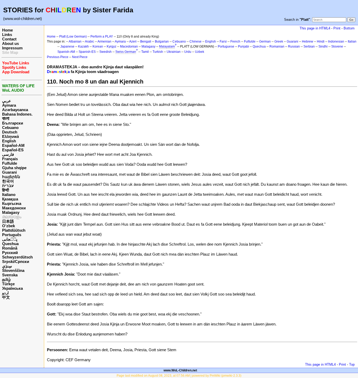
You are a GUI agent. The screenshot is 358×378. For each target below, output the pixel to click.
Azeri (133, 41)
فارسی (8, 154)
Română (9, 248)
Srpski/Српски (15, 261)
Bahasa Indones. (17, 114)
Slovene (337, 46)
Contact (9, 39)
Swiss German (125, 52)
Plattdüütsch (13, 230)
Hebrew (307, 41)
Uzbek (199, 52)
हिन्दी (5, 190)
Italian (352, 41)
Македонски (14, 208)
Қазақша (10, 199)
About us (10, 43)
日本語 (8, 221)
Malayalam (167, 46)
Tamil (145, 52)
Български (12, 123)
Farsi (223, 41)
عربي (6, 101)
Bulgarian (162, 41)
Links (7, 34)
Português (11, 234)
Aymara (9, 105)
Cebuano (10, 127)
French (235, 41)
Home (7, 30)
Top (352, 364)
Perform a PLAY (101, 36)
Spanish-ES (87, 52)
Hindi (320, 41)
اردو (5, 293)
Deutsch (9, 132)
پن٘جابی (9, 239)
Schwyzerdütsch (17, 257)
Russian (294, 46)
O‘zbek (8, 226)
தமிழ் (6, 279)
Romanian (276, 46)
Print (336, 28)
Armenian (104, 41)
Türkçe (8, 284)
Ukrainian (174, 52)
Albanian (75, 41)
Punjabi (243, 46)
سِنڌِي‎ (7, 266)
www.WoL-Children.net (180, 370)
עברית (8, 185)
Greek (278, 41)
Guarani (9, 172)
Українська (12, 288)
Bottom (349, 28)
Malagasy (10, 212)
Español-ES (13, 150)
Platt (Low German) (73, 36)
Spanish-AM (66, 52)
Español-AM (13, 145)
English (9, 141)
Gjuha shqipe (14, 167)
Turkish (158, 52)
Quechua (10, 243)
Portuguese (226, 46)
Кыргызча (11, 203)
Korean (98, 46)
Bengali (145, 41)
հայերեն (11, 176)
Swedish (105, 52)
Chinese (195, 41)
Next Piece (80, 57)
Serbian (309, 46)
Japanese (67, 46)
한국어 (8, 181)
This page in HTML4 (315, 28)
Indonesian (336, 41)
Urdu (187, 52)
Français (10, 159)
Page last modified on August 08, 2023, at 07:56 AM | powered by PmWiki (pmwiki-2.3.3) (179, 375)
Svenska (10, 275)
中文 (6, 297)
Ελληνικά (10, 136)
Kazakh (83, 46)
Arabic (89, 41)
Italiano (8, 194)
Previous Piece (57, 57)
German (265, 41)
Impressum (12, 48)
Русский (10, 252)
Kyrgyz (111, 46)
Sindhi (323, 46)
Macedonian (129, 46)
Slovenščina (13, 270)
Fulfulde (9, 163)
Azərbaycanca (15, 109)
